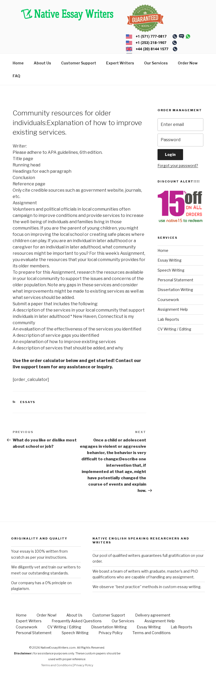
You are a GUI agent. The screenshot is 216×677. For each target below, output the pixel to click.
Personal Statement (175, 280)
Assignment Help (173, 309)
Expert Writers (120, 63)
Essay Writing (169, 260)
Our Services (156, 63)
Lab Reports (168, 319)
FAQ (16, 76)
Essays (28, 402)
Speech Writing (171, 270)
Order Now (188, 63)
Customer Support (78, 63)
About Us (42, 63)
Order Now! (46, 615)
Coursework (168, 299)
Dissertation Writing (175, 289)
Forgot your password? (178, 165)
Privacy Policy (110, 632)
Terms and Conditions (151, 632)
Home (18, 63)
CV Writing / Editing (174, 329)
